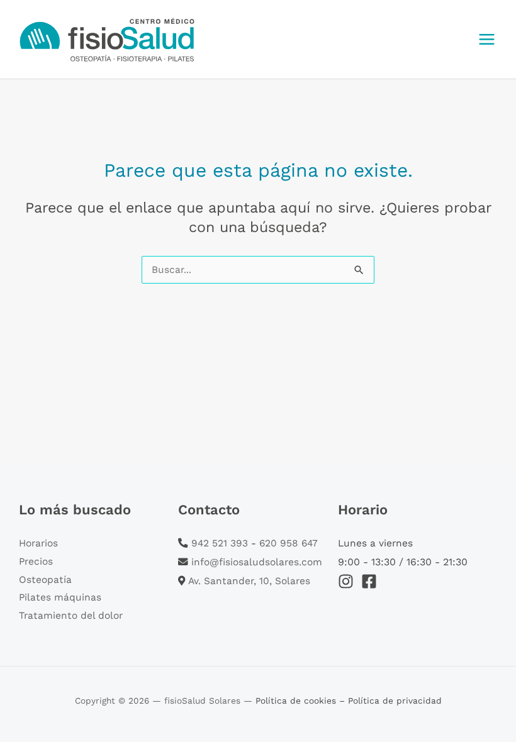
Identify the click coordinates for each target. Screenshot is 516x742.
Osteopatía (45, 579)
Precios (36, 561)
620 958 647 (288, 543)
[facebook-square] (371, 581)
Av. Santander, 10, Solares (249, 581)
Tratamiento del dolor (71, 615)
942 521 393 (219, 543)
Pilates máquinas (60, 597)
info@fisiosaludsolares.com (256, 562)
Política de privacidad (395, 700)
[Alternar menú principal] (487, 39)
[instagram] (348, 581)
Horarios (38, 543)
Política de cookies (297, 700)
